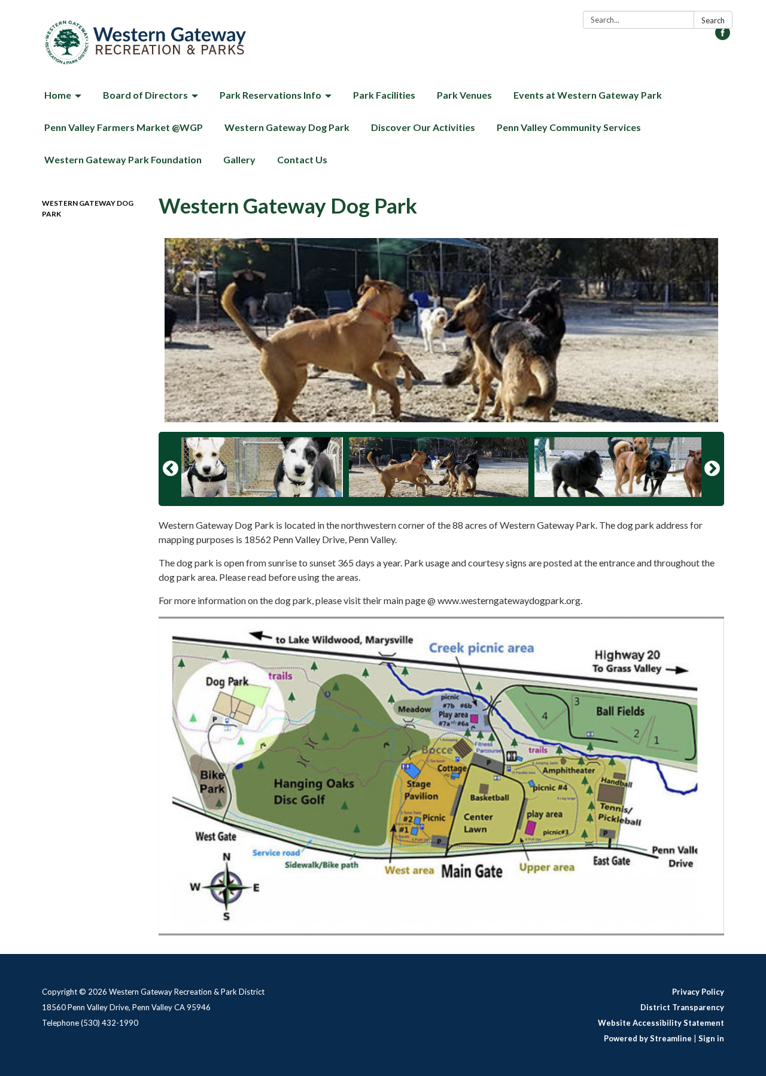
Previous (171, 469)
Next (712, 469)
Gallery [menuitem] (239, 159)
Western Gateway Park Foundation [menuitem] (123, 159)
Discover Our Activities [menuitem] (423, 127)
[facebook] (722, 36)
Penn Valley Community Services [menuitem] (569, 127)
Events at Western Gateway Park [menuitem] (587, 94)
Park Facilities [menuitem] (384, 94)
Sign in (711, 1038)
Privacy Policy (698, 991)
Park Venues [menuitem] (464, 94)
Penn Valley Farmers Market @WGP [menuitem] (123, 127)
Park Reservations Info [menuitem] (270, 94)
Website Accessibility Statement (661, 1023)
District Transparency (682, 1007)
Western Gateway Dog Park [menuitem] (286, 127)
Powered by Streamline (648, 1038)
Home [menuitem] (57, 94)
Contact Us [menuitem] (302, 159)
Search (713, 20)
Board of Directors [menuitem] (145, 94)
